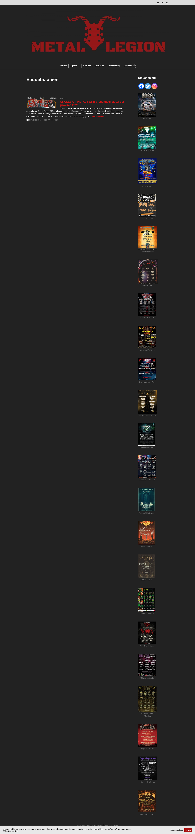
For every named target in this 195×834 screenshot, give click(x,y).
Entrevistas (99, 66)
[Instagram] (154, 86)
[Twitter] (148, 86)
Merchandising (114, 66)
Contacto (128, 66)
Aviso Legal (81, 825)
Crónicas (87, 66)
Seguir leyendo (98, 116)
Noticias (63, 66)
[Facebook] (141, 86)
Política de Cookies (111, 825)
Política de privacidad (94, 825)
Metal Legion (34, 120)
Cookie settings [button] (176, 830)
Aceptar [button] (188, 830)
